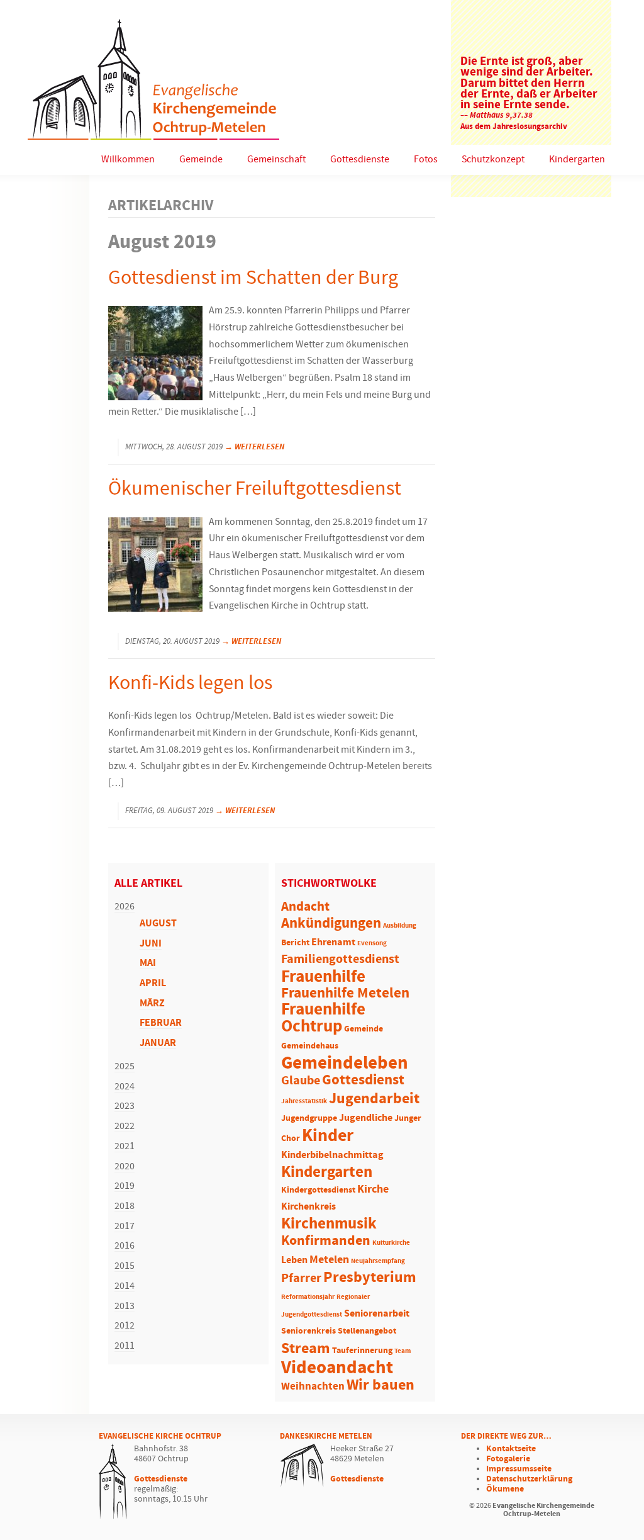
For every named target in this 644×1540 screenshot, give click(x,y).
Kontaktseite (511, 1449)
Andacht (305, 906)
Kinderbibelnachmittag (332, 1155)
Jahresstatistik (304, 1101)
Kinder (327, 1136)
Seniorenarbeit (376, 1313)
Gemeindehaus (309, 1046)
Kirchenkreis (308, 1206)
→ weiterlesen (254, 446)
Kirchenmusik (329, 1224)
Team (402, 1351)
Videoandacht (337, 1367)
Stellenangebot (367, 1331)
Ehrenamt (333, 942)
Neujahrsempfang (378, 1261)
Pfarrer (301, 1278)
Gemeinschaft (276, 159)
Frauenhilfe (323, 976)
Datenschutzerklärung (529, 1479)
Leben (294, 1260)
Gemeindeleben (344, 1064)
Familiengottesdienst (340, 959)
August (158, 923)
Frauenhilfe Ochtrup (323, 1018)
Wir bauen (380, 1385)
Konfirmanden (325, 1241)
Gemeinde (201, 159)
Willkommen (128, 159)
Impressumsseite (519, 1469)
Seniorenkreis (308, 1331)
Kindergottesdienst (318, 1190)
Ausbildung (399, 926)
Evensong (372, 943)
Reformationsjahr (308, 1297)
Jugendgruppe (309, 1118)
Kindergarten (577, 159)
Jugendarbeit (374, 1099)
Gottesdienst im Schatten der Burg (253, 278)
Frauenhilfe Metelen (345, 993)
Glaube (300, 1081)
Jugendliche (365, 1118)
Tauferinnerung (362, 1351)
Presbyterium (369, 1277)
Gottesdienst (363, 1080)
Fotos (426, 159)
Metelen (329, 1260)
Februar (161, 1023)
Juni (151, 943)
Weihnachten (313, 1387)
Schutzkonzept (493, 159)
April (153, 983)
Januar (158, 1043)
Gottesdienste (359, 159)
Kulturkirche (391, 1243)
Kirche (373, 1189)
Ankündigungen (331, 923)
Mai (148, 963)
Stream (305, 1348)
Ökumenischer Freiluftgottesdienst (254, 489)
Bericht (295, 943)
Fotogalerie (508, 1459)
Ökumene (505, 1489)
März (152, 1003)
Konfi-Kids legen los (190, 684)
